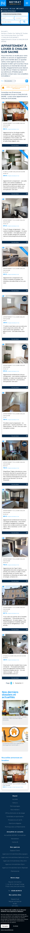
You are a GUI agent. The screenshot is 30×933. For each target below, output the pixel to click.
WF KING (15, 906)
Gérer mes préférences (7, 930)
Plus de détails (15, 145)
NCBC (15, 903)
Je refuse (15, 926)
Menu (27, 3)
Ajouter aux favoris (27, 145)
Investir (21, 8)
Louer (13, 8)
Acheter (5, 8)
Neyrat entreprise (15, 901)
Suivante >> (19, 683)
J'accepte (5, 926)
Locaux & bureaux (9, 11)
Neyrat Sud (15, 899)
